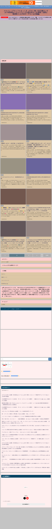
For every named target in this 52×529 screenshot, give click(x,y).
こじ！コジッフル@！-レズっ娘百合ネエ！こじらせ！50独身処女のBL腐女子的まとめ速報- (21, 416)
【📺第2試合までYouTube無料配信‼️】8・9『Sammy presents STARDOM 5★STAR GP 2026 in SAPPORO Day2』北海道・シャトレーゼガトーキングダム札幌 (13, 241)
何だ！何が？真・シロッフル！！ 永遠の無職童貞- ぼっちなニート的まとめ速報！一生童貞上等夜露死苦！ (26, 418)
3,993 (47, 255)
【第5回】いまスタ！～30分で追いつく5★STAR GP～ (12, 143)
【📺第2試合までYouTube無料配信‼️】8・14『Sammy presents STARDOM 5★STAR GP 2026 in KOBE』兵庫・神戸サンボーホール (13, 83)
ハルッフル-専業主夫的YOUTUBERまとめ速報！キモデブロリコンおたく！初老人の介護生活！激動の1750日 (25, 429)
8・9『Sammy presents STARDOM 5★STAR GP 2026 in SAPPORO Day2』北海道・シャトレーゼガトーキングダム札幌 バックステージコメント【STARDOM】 (38, 241)
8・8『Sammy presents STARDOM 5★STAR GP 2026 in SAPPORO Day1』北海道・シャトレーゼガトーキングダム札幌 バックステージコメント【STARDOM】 (38, 209)
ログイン (3, 274)
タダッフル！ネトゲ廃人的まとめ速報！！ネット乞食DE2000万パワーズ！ (18, 411)
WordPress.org (4, 283)
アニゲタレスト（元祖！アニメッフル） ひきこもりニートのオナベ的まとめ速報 (19, 432)
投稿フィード (4, 277)
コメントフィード (5, 280)
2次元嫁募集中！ (26, 504)
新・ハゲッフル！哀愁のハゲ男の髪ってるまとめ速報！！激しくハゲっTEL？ (18, 413)
